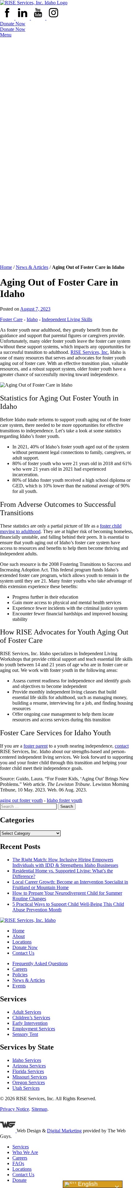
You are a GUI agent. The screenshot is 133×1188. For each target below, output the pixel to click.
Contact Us (23, 953)
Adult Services (26, 1012)
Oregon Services (28, 1082)
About (18, 936)
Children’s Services (31, 1017)
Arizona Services (29, 1065)
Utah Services (26, 1088)
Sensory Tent (25, 1034)
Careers (19, 969)
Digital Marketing (64, 1130)
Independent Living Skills (67, 319)
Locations (22, 941)
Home (6, 267)
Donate (19, 1180)
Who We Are (25, 1152)
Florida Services (28, 1071)
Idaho (32, 319)
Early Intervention (30, 1023)
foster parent (36, 746)
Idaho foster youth (64, 800)
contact (122, 746)
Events (19, 985)
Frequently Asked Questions (40, 963)
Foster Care (11, 319)
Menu (5, 34)
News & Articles (32, 267)
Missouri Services (29, 1077)
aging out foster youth (21, 800)
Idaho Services (26, 1060)
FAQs (18, 1163)
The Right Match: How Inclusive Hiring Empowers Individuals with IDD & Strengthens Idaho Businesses (65, 862)
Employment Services (33, 1028)
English (87, 1184)
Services (20, 1146)
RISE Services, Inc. (90, 352)
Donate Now (12, 23)
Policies (20, 974)
